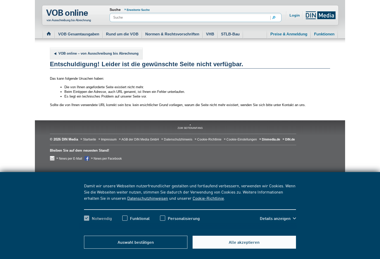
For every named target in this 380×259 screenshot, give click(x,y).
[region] (190, 206)
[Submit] (274, 18)
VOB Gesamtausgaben (78, 34)
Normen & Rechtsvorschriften (172, 34)
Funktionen (324, 34)
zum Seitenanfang (190, 128)
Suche (115, 10)
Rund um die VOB (122, 34)
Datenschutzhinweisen (147, 198)
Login (295, 15)
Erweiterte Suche (138, 9)
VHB (210, 34)
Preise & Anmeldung (288, 34)
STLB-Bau (230, 34)
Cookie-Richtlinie (208, 198)
